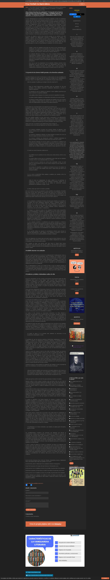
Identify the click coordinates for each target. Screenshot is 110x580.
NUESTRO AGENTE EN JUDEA (77, 403)
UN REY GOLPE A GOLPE (76, 424)
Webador (57, 524)
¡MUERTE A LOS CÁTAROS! (76, 444)
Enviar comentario (30, 509)
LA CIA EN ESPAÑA (74, 416)
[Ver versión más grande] (76, 266)
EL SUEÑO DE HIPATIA (75, 442)
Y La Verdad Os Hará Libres (37, 4)
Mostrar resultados (73, 466)
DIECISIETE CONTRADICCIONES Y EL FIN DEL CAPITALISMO (76, 435)
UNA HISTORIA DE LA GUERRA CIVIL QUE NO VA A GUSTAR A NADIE (76, 448)
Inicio (27, 7)
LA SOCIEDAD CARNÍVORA (76, 454)
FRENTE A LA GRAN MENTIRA (77, 418)
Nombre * (28, 490)
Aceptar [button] (105, 578)
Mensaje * (28, 501)
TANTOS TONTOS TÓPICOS (76, 451)
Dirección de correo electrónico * (33, 495)
